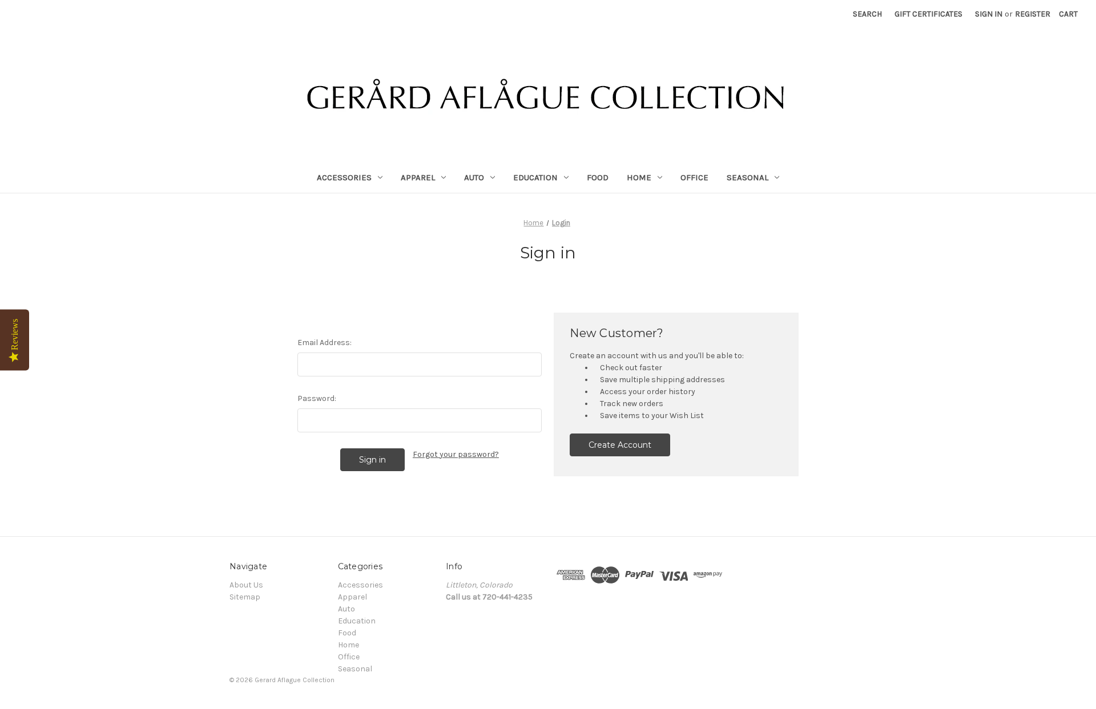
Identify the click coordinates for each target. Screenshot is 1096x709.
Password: (316, 398)
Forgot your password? (456, 454)
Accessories (344, 177)
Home (639, 177)
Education (535, 177)
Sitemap (244, 597)
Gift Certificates (928, 14)
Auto (474, 177)
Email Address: (324, 342)
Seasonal (747, 177)
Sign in (988, 14)
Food (598, 177)
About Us (246, 585)
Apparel (418, 177)
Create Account (620, 445)
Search (867, 14)
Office (694, 177)
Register (1032, 14)
